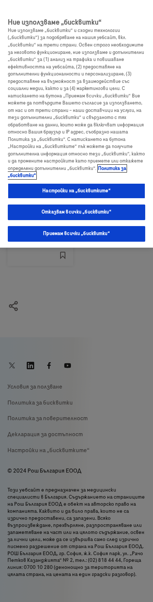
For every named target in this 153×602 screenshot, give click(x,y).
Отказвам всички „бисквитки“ (76, 212)
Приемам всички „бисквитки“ (76, 233)
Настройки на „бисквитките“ (76, 190)
